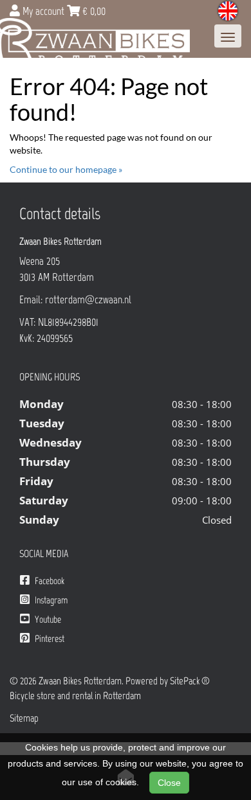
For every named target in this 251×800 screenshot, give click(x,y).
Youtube (47, 619)
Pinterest (48, 638)
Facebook (48, 581)
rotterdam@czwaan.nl (88, 299)
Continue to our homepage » (66, 169)
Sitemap (24, 718)
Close (169, 783)
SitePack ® (190, 681)
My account (43, 10)
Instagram (50, 600)
